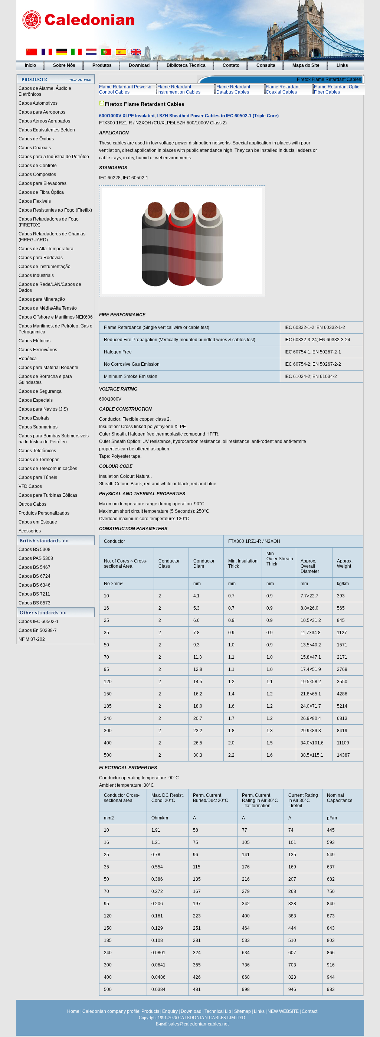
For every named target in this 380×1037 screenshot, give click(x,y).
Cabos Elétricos (34, 340)
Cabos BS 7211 (34, 594)
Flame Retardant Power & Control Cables (125, 89)
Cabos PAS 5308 (36, 558)
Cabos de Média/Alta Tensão (48, 308)
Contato (231, 65)
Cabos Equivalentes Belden (47, 130)
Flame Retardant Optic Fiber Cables (336, 89)
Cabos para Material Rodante (48, 367)
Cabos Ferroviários (38, 349)
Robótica (28, 358)
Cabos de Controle (38, 165)
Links (342, 65)
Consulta (265, 65)
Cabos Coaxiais (35, 147)
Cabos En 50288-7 (38, 630)
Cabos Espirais (34, 418)
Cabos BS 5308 (34, 549)
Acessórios (30, 531)
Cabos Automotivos (38, 103)
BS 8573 (41, 603)
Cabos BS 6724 (34, 576)
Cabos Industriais (36, 275)
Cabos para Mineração (42, 299)
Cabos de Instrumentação (45, 266)
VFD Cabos (30, 486)
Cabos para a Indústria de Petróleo (54, 156)
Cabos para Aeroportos (42, 112)
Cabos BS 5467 (34, 567)
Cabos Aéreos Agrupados (44, 121)
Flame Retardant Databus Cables (233, 89)
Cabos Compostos (37, 174)
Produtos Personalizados (44, 513)
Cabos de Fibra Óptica (41, 192)
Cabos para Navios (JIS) (43, 409)
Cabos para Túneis (38, 477)
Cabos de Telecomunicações (48, 468)
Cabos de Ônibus (36, 138)
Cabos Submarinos (38, 427)
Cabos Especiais (36, 400)
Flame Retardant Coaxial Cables (282, 89)
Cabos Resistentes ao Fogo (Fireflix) (55, 210)
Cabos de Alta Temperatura (46, 248)
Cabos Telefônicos (37, 450)
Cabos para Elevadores (42, 183)
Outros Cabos (32, 504)
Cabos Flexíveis (35, 201)
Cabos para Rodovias (41, 257)
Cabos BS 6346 (34, 585)
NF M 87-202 (32, 639)
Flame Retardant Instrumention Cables (178, 89)
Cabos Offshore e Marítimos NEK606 (56, 317)
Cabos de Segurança (40, 391)
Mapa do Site (306, 65)
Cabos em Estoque (38, 522)
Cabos (26, 603)
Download (139, 65)
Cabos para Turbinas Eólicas (48, 495)
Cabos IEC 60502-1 (39, 621)
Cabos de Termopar (39, 459)
